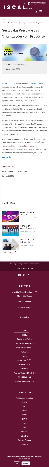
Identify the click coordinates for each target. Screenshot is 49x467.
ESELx (24, 410)
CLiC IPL (24, 436)
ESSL (25, 423)
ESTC (24, 419)
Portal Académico (24, 339)
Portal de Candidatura (25, 343)
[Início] (18, 7)
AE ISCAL (24, 352)
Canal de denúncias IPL (24, 268)
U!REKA (24, 444)
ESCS (24, 402)
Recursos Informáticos (24, 381)
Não (16, 463)
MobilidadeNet (24, 377)
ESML (24, 415)
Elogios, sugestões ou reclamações (26, 264)
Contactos (24, 317)
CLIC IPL (31, 373)
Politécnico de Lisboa (24, 398)
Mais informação (24, 459)
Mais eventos (8, 252)
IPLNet (24, 335)
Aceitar (25, 463)
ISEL (24, 427)
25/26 (24, 364)
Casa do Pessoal (24, 440)
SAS (22, 431)
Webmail (24, 368)
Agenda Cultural (20, 373)
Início (4, 20)
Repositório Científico (24, 347)
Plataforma (24, 360)
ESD (24, 406)
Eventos (10, 20)
